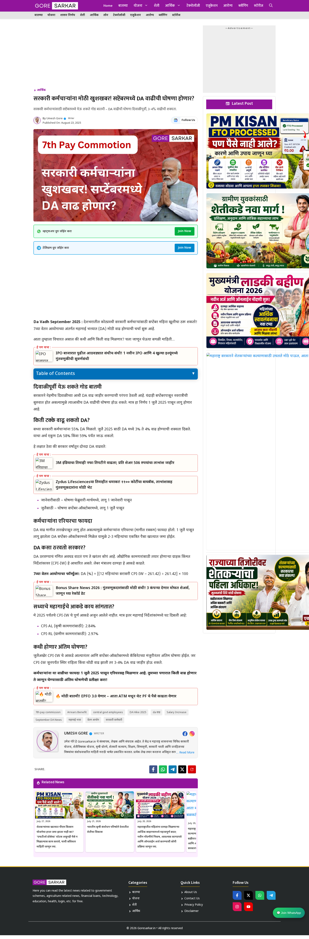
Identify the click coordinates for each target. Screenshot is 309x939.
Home (107, 6)
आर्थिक (170, 6)
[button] (271, 6)
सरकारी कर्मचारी (114, 720)
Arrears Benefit (77, 712)
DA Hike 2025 (138, 712)
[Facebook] (185, 733)
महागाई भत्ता (75, 720)
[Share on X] (182, 769)
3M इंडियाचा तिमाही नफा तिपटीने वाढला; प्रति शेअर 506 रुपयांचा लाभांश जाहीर (115, 463)
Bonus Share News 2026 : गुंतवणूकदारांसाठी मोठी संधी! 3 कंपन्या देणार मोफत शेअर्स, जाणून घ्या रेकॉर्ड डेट (123, 591)
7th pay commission (48, 712)
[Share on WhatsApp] (163, 769)
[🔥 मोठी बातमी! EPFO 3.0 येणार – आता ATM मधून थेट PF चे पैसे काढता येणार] (44, 696)
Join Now (184, 231)
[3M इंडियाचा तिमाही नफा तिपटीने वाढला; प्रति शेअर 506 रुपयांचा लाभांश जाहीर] (44, 463)
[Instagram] (191, 733)
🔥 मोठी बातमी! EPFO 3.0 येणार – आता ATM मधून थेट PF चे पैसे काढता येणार (116, 696)
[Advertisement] (115, 56)
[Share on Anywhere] (192, 769)
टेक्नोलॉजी (193, 6)
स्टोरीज (258, 6)
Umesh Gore (54, 118)
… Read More (185, 753)
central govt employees (108, 712)
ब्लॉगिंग (243, 6)
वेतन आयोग (93, 720)
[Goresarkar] (55, 6)
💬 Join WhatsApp (289, 912)
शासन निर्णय (67, 15)
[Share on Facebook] (153, 769)
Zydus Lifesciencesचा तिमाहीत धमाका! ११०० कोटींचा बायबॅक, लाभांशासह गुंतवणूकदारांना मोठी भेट (114, 485)
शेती (156, 6)
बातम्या (123, 6)
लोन (105, 15)
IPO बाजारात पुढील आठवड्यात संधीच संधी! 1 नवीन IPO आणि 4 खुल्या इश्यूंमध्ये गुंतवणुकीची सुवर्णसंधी (117, 356)
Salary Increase (176, 712)
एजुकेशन (212, 6)
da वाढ (156, 712)
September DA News (49, 720)
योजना (138, 6)
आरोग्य (227, 6)
